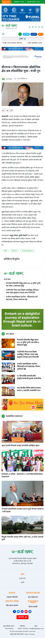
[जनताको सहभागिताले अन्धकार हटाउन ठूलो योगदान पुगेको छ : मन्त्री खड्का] (22, 493)
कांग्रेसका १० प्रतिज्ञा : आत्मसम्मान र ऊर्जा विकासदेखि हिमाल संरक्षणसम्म (22, 475)
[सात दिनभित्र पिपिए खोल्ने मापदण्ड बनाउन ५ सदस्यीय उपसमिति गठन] (8, 391)
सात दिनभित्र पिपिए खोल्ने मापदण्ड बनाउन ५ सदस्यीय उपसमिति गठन (29, 389)
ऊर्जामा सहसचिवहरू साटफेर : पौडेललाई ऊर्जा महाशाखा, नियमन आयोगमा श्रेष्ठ (22, 298)
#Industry (14, 251)
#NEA (5, 251)
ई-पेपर (34, 34)
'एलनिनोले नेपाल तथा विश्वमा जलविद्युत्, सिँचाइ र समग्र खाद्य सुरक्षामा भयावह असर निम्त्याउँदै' (22, 291)
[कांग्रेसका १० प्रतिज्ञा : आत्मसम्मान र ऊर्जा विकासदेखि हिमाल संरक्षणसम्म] (22, 460)
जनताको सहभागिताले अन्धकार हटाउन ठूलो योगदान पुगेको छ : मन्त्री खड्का (22, 510)
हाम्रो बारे (22, 578)
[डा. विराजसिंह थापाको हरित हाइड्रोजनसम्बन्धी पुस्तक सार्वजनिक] (8, 379)
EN (41, 34)
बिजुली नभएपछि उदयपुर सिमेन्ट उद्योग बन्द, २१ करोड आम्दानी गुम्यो (22, 538)
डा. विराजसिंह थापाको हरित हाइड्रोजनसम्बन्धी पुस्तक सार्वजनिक (29, 377)
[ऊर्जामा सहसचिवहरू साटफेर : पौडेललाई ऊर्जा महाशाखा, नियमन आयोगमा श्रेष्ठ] (8, 367)
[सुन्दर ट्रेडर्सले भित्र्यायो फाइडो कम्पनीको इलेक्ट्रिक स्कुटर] (22, 431)
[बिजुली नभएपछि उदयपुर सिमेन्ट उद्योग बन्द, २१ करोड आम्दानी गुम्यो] (22, 524)
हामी (22, 582)
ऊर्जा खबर (9, 79)
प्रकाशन (27, 34)
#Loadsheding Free (27, 251)
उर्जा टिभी (21, 617)
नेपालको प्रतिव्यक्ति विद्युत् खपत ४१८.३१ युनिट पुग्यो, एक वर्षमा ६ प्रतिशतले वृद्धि (23, 284)
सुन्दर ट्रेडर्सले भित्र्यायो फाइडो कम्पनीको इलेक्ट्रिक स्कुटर (21, 445)
